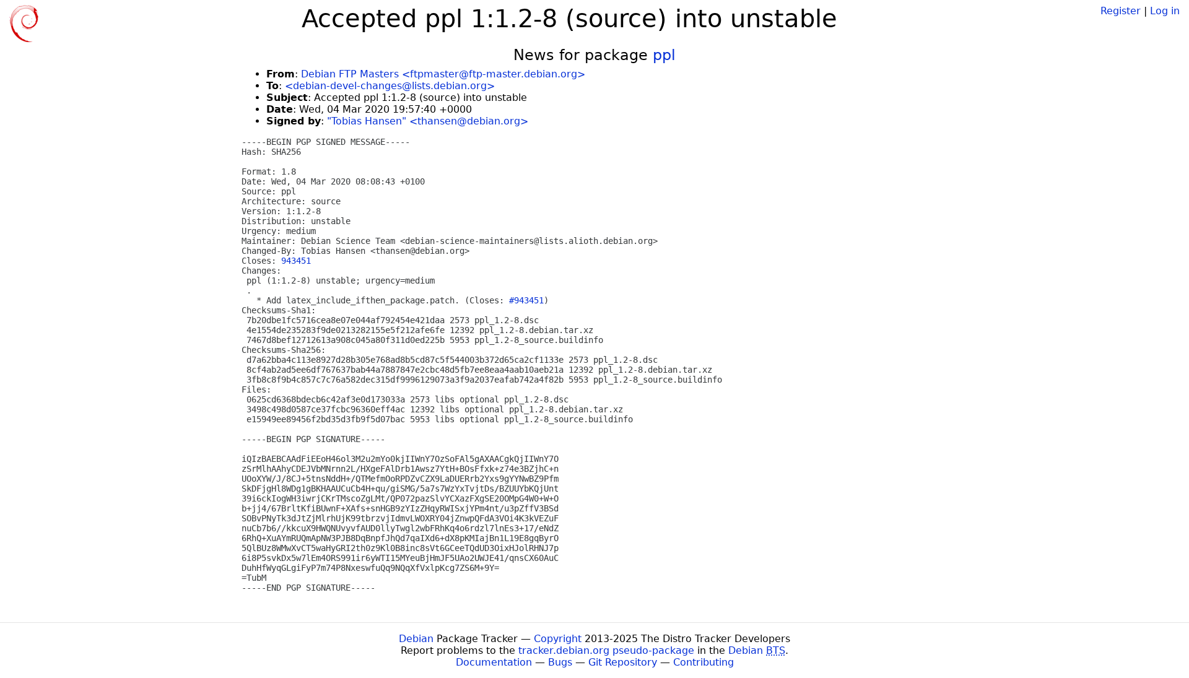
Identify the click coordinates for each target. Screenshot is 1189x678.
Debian (416, 639)
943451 (296, 261)
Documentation (494, 662)
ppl (664, 55)
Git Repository (622, 662)
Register (1120, 11)
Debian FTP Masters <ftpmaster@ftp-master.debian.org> (443, 74)
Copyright (557, 639)
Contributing (703, 662)
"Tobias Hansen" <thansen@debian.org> (427, 121)
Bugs (560, 662)
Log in (1165, 11)
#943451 (526, 300)
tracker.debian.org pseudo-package (606, 650)
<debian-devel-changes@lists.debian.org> (390, 86)
